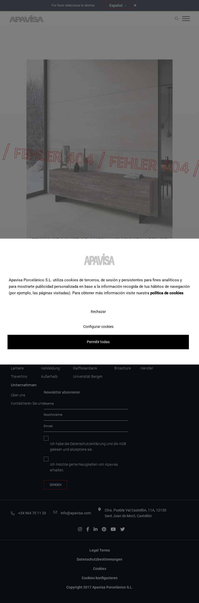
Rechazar (98, 312)
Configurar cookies (98, 327)
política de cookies (166, 292)
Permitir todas (98, 342)
